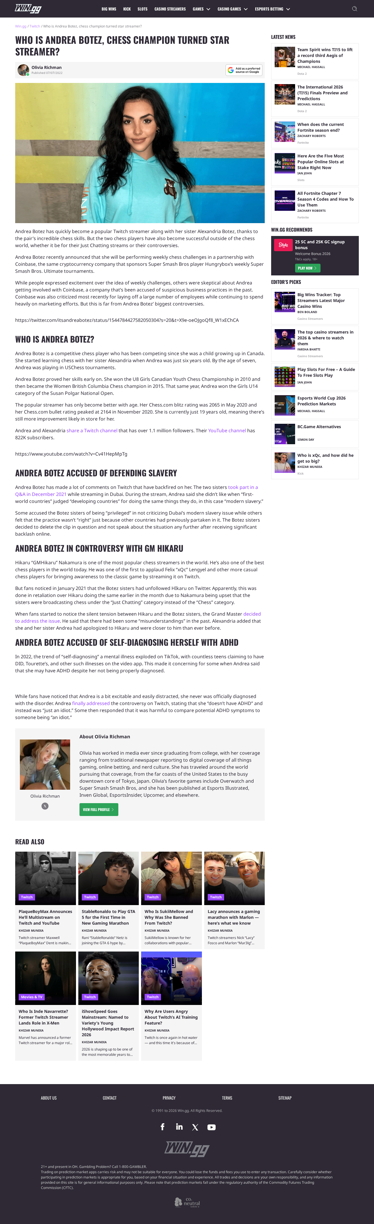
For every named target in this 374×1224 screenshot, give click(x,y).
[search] (354, 8)
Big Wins (109, 9)
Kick (127, 9)
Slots (143, 9)
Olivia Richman (47, 67)
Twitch (35, 26)
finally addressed (91, 703)
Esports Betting (269, 9)
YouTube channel (227, 430)
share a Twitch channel (92, 430)
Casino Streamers (170, 9)
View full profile (96, 809)
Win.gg (20, 26)
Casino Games (229, 9)
